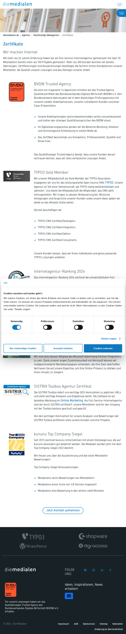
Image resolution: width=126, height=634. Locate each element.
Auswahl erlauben (63, 348)
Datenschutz (89, 624)
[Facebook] (85, 569)
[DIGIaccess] (93, 546)
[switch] (47, 327)
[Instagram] (93, 569)
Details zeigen (108, 338)
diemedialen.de (11, 35)
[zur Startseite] (17, 4)
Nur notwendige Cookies (23, 348)
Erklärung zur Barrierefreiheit (109, 629)
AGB (76, 624)
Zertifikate (67, 35)
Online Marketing (72, 400)
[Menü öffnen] (120, 4)
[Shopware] (93, 536)
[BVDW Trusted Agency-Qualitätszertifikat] (16, 91)
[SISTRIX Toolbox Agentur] (16, 390)
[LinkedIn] (102, 569)
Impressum (63, 624)
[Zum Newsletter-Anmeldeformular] (69, 596)
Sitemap (104, 624)
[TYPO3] (33, 536)
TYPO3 (109, 182)
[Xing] (110, 569)
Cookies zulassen (103, 348)
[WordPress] (33, 546)
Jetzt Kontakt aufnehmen (63, 510)
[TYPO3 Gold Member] (16, 176)
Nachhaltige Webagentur (46, 35)
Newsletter (117, 624)
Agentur (26, 35)
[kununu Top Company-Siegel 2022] (16, 444)
